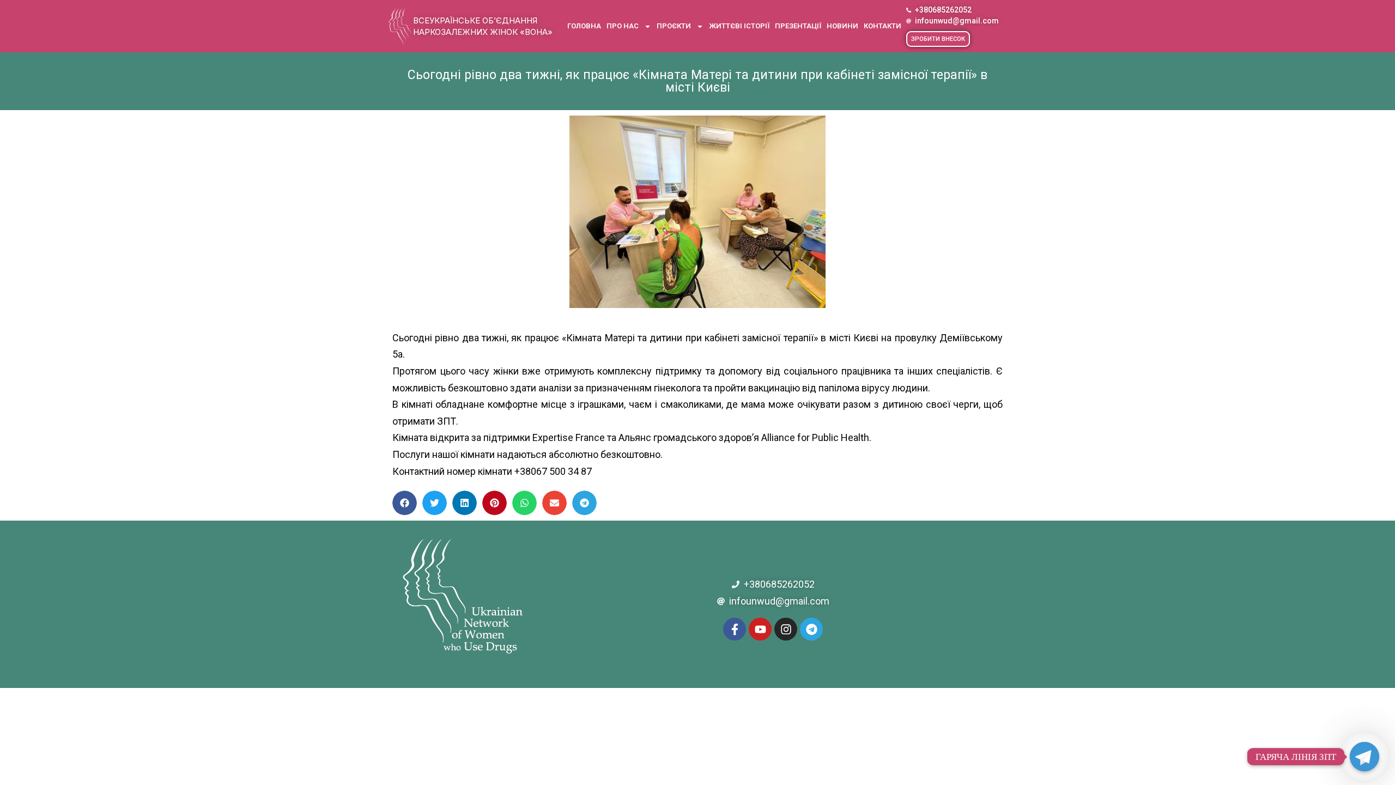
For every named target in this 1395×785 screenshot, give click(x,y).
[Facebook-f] (734, 629)
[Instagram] (785, 629)
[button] (938, 39)
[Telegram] (811, 629)
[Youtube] (760, 629)
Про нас (622, 26)
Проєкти (674, 26)
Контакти (882, 26)
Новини (842, 26)
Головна (584, 26)
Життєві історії (739, 26)
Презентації (798, 26)
